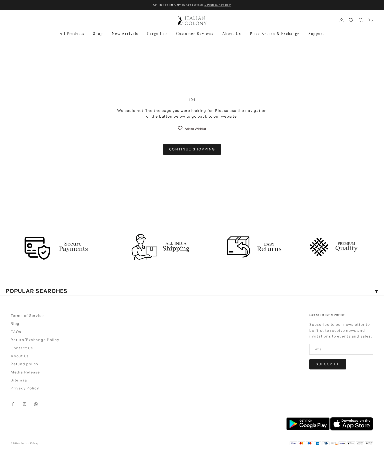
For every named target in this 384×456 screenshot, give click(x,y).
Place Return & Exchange (275, 33)
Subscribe (328, 364)
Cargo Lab (157, 33)
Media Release (25, 372)
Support (316, 33)
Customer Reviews (194, 33)
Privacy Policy (25, 388)
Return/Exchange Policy (35, 340)
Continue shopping (192, 149)
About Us (231, 33)
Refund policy (24, 364)
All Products (72, 33)
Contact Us (22, 348)
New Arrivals (125, 33)
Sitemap (19, 380)
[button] (192, 128)
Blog (15, 323)
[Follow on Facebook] (13, 404)
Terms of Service (27, 315)
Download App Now (217, 4)
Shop (98, 33)
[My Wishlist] (351, 20)
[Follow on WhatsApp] (36, 404)
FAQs (16, 332)
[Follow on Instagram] (24, 404)
